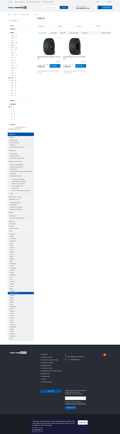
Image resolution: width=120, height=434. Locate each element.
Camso (12, 266)
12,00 (14, 38)
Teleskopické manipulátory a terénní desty (21, 171)
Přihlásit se (70, 407)
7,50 (13, 90)
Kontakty (10, 2)
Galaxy (12, 272)
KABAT (12, 329)
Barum (12, 257)
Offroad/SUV (12, 224)
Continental (13, 268)
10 (13, 112)
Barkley (12, 259)
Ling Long (12, 325)
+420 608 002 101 (75, 360)
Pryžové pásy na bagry (15, 197)
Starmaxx (12, 334)
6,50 (13, 85)
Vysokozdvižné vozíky (15, 176)
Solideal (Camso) (14, 293)
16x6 (13, 45)
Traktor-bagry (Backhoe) (16, 167)
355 (13, 75)
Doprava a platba (19, 2)
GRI (11, 277)
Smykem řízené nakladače (16, 165)
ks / (51, 391)
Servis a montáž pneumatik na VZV (21, 190)
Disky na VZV (15, 188)
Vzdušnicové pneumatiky (18, 179)
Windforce (13, 336)
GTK (11, 279)
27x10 (14, 65)
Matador (12, 295)
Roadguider (13, 306)
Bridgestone (13, 263)
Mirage (12, 297)
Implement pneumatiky (16, 209)
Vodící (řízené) (13, 140)
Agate (11, 236)
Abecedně (84, 33)
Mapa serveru (46, 376)
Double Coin (13, 241)
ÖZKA (11, 245)
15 (13, 117)
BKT (11, 261)
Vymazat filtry (20, 127)
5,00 (14, 80)
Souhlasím (82, 422)
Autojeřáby (13, 174)
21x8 (13, 53)
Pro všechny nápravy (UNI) (17, 147)
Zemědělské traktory (15, 202)
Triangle (12, 291)
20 (13, 119)
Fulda (11, 304)
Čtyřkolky (11, 226)
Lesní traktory (13, 205)
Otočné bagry (13, 169)
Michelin (12, 284)
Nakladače (12, 216)
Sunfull (12, 322)
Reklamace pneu (47, 365)
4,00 (13, 78)
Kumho (12, 331)
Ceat (11, 338)
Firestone (12, 270)
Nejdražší (62, 33)
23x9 (13, 60)
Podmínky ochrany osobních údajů (51, 371)
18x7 (14, 48)
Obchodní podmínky (48, 2)
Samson (12, 315)
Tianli (11, 320)
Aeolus (12, 250)
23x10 (14, 55)
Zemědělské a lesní (14, 199)
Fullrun (12, 309)
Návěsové (12, 145)
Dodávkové (12, 221)
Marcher (12, 247)
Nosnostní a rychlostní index (33, 2)
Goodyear (12, 275)
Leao (11, 243)
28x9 (13, 70)
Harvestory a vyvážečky (16, 207)
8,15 (13, 93)
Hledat (64, 7)
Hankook (12, 281)
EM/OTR (11, 213)
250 (13, 63)
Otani (11, 288)
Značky (11, 231)
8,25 (13, 95)
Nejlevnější (54, 33)
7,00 (13, 88)
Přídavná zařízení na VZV (18, 184)
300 (13, 73)
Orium (11, 286)
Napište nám (45, 373)
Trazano (12, 313)
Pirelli (11, 300)
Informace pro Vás (47, 368)
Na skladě (15, 21)
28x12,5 (14, 68)
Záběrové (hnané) (14, 142)
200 (13, 50)
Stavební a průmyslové (15, 161)
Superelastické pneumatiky (19, 181)
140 (13, 40)
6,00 (13, 83)
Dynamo (12, 311)
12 (13, 114)
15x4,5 (14, 43)
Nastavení (37, 430)
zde (50, 425)
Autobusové (12, 150)
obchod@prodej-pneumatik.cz (76, 356)
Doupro (12, 318)
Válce (11, 193)
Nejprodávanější (73, 33)
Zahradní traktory (14, 228)
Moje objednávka (47, 382)
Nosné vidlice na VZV (17, 186)
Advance (12, 234)
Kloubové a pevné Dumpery (17, 218)
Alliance (12, 252)
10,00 (14, 35)
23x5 (13, 58)
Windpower (13, 327)
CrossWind (13, 238)
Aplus (11, 254)
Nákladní (11, 137)
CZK (97, 2)
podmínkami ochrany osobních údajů (75, 404)
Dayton (12, 302)
